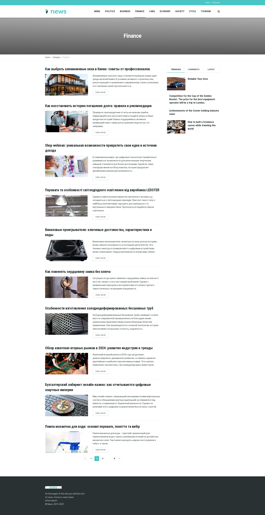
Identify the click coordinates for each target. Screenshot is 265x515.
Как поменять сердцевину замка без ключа (77, 271)
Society (179, 11)
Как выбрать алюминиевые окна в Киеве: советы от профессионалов (97, 69)
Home (207, 3)
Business (125, 11)
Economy (165, 11)
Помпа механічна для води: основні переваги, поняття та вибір (92, 426)
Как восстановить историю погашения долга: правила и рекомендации (98, 106)
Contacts (216, 3)
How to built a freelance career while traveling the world (202, 125)
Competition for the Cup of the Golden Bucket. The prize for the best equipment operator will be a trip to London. (192, 99)
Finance (139, 11)
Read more (101, 92)
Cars (152, 11)
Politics (110, 11)
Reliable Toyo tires (198, 78)
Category (56, 57)
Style (192, 11)
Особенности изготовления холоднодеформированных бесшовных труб (99, 308)
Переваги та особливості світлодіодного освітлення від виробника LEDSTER (102, 190)
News (97, 11)
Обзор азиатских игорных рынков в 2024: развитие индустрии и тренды (99, 348)
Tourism (206, 11)
